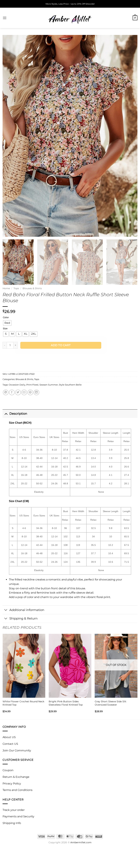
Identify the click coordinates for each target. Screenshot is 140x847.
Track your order (14, 810)
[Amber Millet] (70, 18)
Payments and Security (18, 816)
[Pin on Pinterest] (30, 392)
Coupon (8, 770)
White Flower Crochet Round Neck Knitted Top (23, 703)
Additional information (26, 610)
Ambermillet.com (81, 842)
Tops (16, 288)
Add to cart (61, 345)
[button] (5, 18)
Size (5, 328)
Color (6, 317)
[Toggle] (6, 413)
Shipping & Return (23, 618)
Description (18, 413)
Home (6, 288)
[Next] (130, 136)
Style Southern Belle (70, 384)
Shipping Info (12, 823)
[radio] (7, 323)
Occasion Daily (17, 384)
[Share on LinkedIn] (36, 392)
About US (9, 737)
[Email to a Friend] (24, 392)
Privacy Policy (12, 783)
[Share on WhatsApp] (6, 392)
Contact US (10, 743)
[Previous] (9, 136)
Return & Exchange (16, 776)
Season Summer (48, 384)
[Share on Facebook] (12, 392)
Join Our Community (17, 750)
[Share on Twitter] (18, 392)
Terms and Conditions (17, 790)
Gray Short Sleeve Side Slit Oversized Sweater (110, 703)
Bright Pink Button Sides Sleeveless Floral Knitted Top (66, 703)
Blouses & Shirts (32, 288)
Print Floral (32, 384)
